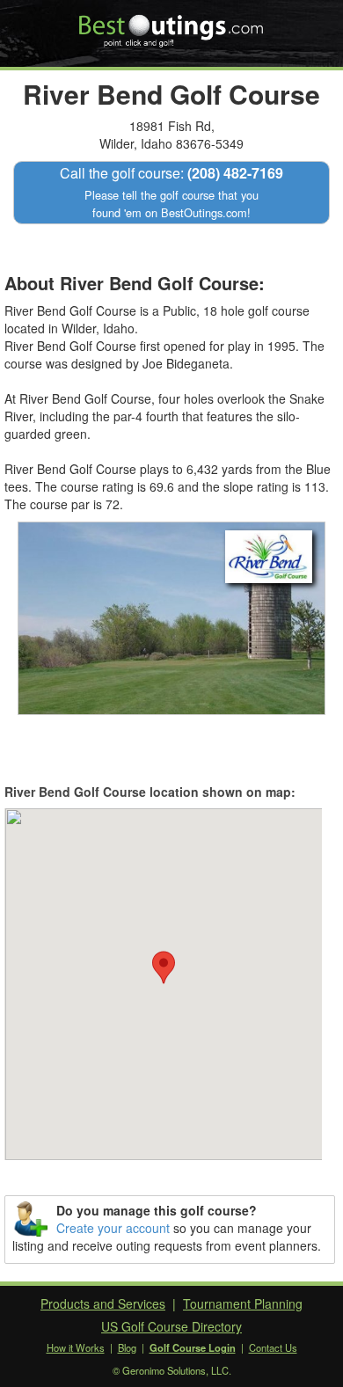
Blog (127, 1347)
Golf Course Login (193, 1347)
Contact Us (273, 1347)
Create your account (113, 1228)
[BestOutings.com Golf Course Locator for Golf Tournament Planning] (171, 24)
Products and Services (102, 1303)
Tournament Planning (243, 1303)
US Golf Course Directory (171, 1326)
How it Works (76, 1347)
